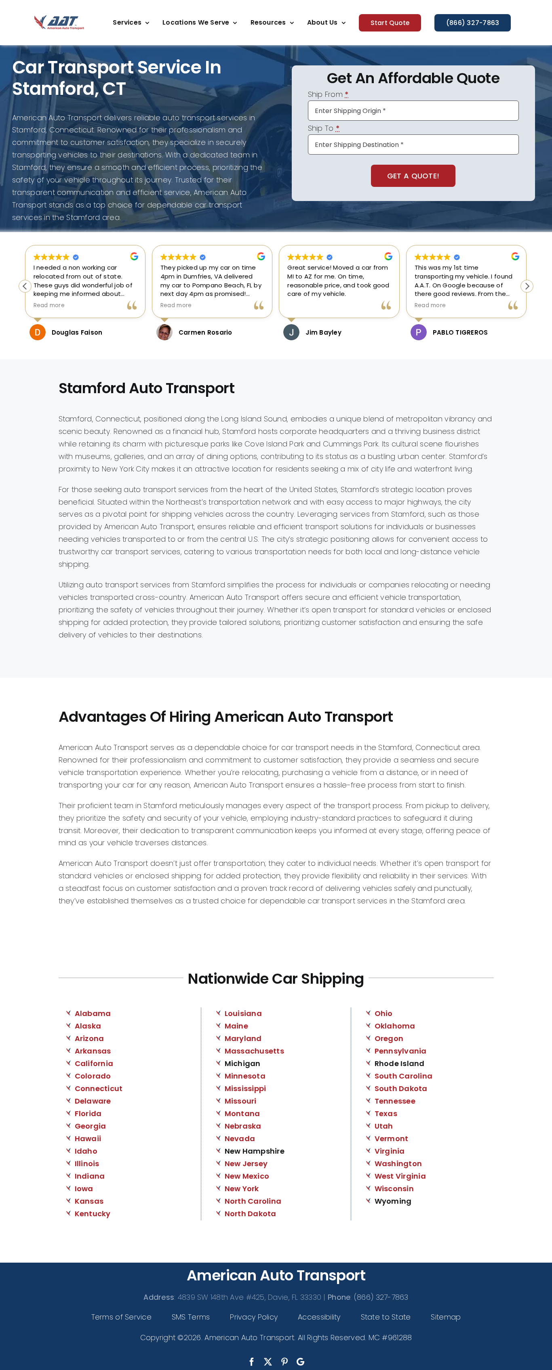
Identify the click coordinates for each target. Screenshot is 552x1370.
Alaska (88, 1026)
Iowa (84, 1189)
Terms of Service (121, 1317)
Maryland (243, 1038)
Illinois (87, 1163)
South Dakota (401, 1088)
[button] (527, 286)
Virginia (390, 1151)
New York (242, 1189)
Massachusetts (254, 1051)
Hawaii (88, 1138)
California (94, 1063)
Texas (386, 1113)
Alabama (93, 1013)
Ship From (328, 95)
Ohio (384, 1013)
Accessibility (319, 1317)
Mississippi (245, 1088)
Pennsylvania (401, 1051)
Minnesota (245, 1076)
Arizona (89, 1038)
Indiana (90, 1176)
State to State (386, 1317)
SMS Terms (191, 1317)
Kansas (89, 1201)
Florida (88, 1113)
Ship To (323, 129)
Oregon (389, 1038)
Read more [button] (49, 305)
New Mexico (247, 1176)
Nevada (240, 1138)
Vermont (392, 1138)
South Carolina (404, 1076)
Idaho (86, 1151)
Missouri (241, 1101)
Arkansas (93, 1051)
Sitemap (446, 1317)
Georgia (90, 1126)
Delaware (93, 1101)
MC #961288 (390, 1337)
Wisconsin (394, 1189)
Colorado (93, 1076)
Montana (242, 1113)
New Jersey (246, 1163)
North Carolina (253, 1201)
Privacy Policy (254, 1317)
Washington (398, 1163)
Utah (384, 1126)
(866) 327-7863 (381, 1297)
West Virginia (400, 1176)
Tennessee (395, 1101)
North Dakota (250, 1214)
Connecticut (99, 1088)
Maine (236, 1026)
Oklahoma (395, 1026)
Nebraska (243, 1126)
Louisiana (243, 1013)
